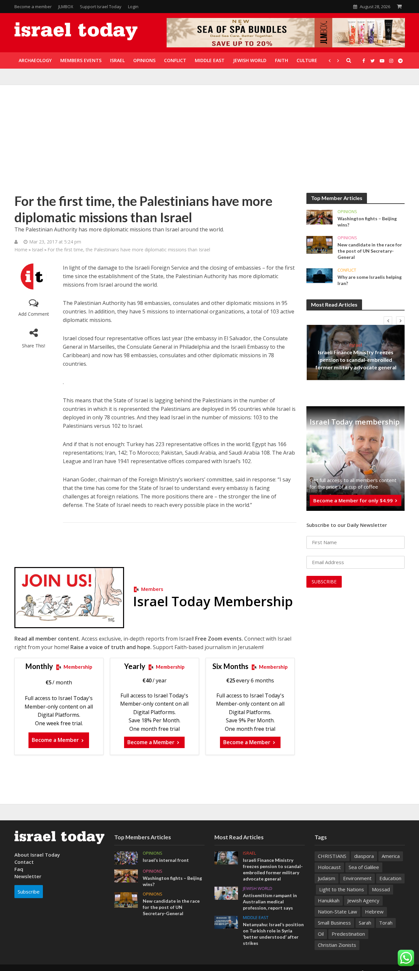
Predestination (348, 933)
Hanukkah (328, 900)
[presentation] (388, 320)
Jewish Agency (363, 900)
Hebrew (374, 911)
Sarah (365, 922)
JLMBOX (65, 6)
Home (20, 249)
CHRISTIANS (332, 856)
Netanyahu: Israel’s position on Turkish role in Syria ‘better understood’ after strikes (273, 934)
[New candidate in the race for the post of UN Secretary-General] (319, 244)
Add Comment (33, 314)
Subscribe (29, 891)
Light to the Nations (341, 889)
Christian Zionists (337, 945)
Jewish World (257, 888)
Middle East (255, 917)
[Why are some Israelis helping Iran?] (319, 275)
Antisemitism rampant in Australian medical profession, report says (270, 902)
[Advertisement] (209, 144)
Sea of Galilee (364, 867)
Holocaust (329, 867)
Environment (357, 878)
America (391, 856)
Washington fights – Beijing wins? (367, 221)
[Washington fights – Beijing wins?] (319, 216)
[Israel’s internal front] (126, 857)
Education (390, 878)
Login (133, 6)
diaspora (364, 856)
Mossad (381, 889)
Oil (321, 933)
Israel (37, 249)
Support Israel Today (100, 6)
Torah (385, 922)
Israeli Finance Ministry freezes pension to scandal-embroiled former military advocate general (355, 359)
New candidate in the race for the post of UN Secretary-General (369, 251)
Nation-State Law (337, 911)
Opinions (347, 211)
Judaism (326, 878)
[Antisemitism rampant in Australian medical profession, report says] (226, 892)
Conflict (346, 270)
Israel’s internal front (166, 860)
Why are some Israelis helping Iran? (369, 280)
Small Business (334, 922)
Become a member (33, 6)
